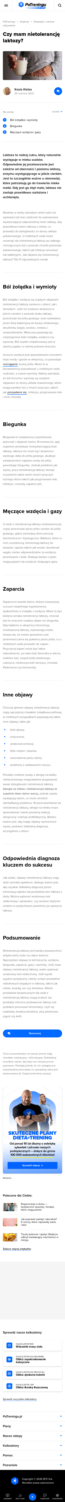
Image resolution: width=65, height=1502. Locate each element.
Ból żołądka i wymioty (24, 120)
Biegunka (16, 126)
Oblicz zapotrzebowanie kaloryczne (31, 1359)
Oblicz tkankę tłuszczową (32, 1386)
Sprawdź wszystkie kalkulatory (20, 1399)
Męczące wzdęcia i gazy (25, 132)
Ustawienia (57, 1499)
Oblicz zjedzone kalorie (30, 1374)
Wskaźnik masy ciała (29, 1345)
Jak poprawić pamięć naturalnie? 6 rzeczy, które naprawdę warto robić (39, 1222)
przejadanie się (17, 392)
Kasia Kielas (23, 89)
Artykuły (24, 21)
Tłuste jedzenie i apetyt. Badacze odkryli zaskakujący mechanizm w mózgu (39, 1237)
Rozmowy (44, 1499)
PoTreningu (9, 21)
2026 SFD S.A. (44, 1479)
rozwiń (55, 111)
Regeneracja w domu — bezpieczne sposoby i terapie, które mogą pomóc (38, 1207)
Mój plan (20, 1499)
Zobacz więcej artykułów (17, 1248)
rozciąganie (10, 364)
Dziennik (7, 1499)
